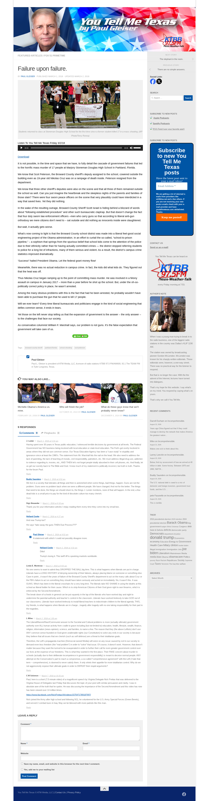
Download (23, 156)
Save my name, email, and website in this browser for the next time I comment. (62, 764)
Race (158, 560)
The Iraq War (174, 564)
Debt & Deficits (156, 530)
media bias (155, 557)
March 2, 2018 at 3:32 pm (66, 548)
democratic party (179, 530)
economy (155, 541)
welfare (183, 564)
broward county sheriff (33, 348)
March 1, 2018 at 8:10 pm (53, 503)
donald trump (162, 537)
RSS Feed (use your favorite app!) (169, 129)
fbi (177, 542)
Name (24, 743)
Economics (179, 538)
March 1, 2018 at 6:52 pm (54, 479)
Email (86, 743)
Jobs (180, 549)
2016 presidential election (160, 519)
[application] (80, 148)
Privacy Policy (74, 792)
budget (163, 526)
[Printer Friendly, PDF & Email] (80, 336)
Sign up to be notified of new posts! (58, 3)
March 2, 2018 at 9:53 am (57, 535)
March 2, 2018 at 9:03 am (56, 566)
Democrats (157, 533)
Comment (26, 724)
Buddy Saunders (33, 479)
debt (190, 526)
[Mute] (131, 147)
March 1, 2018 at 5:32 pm (47, 441)
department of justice (172, 534)
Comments (29, 433)
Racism (163, 560)
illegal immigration (158, 549)
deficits (167, 530)
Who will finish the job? (71, 407)
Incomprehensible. (176, 421)
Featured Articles (30, 55)
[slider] (137, 147)
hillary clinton (170, 545)
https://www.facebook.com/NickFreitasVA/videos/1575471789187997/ (58, 695)
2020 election (176, 519)
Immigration (172, 549)
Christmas (175, 526)
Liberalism (164, 553)
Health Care (156, 545)
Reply (28, 474)
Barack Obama (177, 522)
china (169, 527)
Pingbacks (51, 433)
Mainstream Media (178, 553)
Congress (183, 527)
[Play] (21, 147)
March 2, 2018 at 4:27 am (53, 517)
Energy (172, 542)
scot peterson (80, 348)
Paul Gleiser (28, 76)
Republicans (172, 560)
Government (185, 541)
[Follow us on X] (189, 794)
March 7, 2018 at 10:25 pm (53, 676)
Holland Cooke (32, 516)
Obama (165, 557)
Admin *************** (159, 588)
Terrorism (165, 564)
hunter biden (183, 546)
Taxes (158, 564)
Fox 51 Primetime (54, 55)
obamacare (176, 556)
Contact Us (31, 3)
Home (18, 3)
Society (181, 560)
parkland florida (51, 348)
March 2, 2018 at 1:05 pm (46, 618)
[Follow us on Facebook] (184, 794)
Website (24, 753)
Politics (186, 557)
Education (164, 542)
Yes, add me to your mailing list (38, 769)
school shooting (66, 348)
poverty (152, 560)
